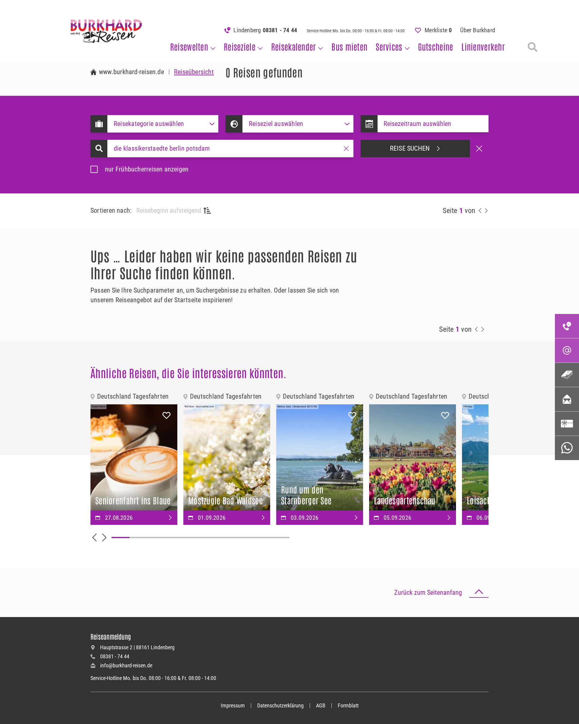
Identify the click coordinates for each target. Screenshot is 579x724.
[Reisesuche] (532, 47)
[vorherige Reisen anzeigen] (480, 210)
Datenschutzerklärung (280, 705)
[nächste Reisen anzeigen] (486, 210)
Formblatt (348, 705)
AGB (320, 705)
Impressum (233, 705)
